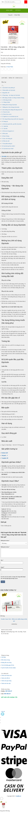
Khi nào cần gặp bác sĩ (8, 131)
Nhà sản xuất (6, 141)
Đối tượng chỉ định (7, 100)
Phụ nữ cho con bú (7, 114)
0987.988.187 (10, 691)
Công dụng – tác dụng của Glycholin (11, 95)
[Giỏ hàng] (25, 5)
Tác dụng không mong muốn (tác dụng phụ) (13, 119)
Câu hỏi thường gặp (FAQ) (7, 665)
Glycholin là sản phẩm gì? (9, 87)
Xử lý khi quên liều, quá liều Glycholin (12, 124)
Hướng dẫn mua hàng (6, 662)
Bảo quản (5, 133)
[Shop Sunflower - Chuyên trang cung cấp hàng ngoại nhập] (14, 6)
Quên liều (6, 126)
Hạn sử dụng (6, 136)
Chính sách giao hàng (6, 680)
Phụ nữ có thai (6, 112)
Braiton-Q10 (4, 452)
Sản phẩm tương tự (7, 143)
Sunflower (18, 796)
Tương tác (5, 121)
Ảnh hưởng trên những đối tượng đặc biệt (12, 109)
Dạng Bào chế (6, 92)
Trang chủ (10, 15)
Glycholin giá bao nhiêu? (9, 146)
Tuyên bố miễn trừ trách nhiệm (8, 667)
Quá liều (5, 128)
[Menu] (2, 6)
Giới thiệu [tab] (4, 77)
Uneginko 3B (4, 458)
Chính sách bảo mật (5, 683)
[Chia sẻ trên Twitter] (5, 69)
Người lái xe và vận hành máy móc (10, 116)
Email (2, 567)
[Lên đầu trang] (1, 798)
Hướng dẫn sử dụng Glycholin (10, 104)
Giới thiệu (3, 657)
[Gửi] (25, 1)
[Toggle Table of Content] (2, 85)
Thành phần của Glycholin (9, 90)
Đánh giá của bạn (5, 540)
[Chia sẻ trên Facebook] (2, 69)
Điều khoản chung (5, 660)
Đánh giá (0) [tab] (18, 77)
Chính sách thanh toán (6, 675)
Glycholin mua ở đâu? (8, 148)
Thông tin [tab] (11, 77)
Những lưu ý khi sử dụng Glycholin (11, 107)
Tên (2, 560)
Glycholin (3, 156)
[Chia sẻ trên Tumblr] (11, 69)
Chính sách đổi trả (5, 678)
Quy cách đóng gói (7, 138)
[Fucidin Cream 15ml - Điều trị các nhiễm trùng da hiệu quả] (11, 603)
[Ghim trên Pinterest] (8, 69)
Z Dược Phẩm (17, 15)
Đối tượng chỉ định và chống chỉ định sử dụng (13, 97)
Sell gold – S (4, 455)
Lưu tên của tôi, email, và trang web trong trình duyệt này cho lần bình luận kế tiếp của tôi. (13, 577)
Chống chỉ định (6, 102)
